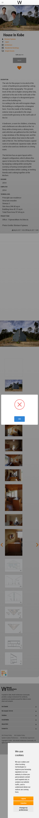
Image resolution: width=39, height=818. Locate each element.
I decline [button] (23, 803)
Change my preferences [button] (23, 809)
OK (19, 419)
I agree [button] (23, 798)
